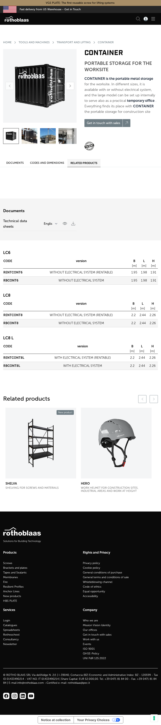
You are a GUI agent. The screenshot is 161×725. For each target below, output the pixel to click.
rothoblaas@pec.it (79, 682)
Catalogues (10, 625)
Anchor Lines (11, 591)
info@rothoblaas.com (30, 682)
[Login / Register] (145, 18)
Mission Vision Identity (97, 625)
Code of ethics (92, 586)
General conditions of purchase (102, 572)
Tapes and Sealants (15, 572)
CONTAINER (106, 42)
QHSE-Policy (91, 653)
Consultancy (11, 639)
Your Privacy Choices (93, 720)
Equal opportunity (94, 591)
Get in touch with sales (97, 634)
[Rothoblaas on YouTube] (31, 696)
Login (6, 620)
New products (12, 596)
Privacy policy (91, 563)
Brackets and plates (15, 567)
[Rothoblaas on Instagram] (23, 696)
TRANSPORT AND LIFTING (74, 42)
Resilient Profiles (13, 586)
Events (87, 644)
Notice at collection (55, 720)
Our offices (90, 629)
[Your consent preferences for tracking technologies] (154, 718)
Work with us (91, 639)
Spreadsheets (11, 629)
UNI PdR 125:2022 (94, 658)
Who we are (90, 620)
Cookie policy (91, 567)
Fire (5, 582)
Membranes (10, 577)
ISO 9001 (89, 648)
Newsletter (10, 644)
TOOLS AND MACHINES (34, 42)
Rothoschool (11, 634)
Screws (7, 563)
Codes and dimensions (47, 162)
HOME (7, 42)
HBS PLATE (10, 600)
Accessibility (90, 596)
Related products (83, 163)
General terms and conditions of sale (106, 577)
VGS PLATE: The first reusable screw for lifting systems (80, 2)
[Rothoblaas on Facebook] (6, 696)
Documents (15, 162)
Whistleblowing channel (97, 582)
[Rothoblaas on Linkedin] (14, 696)
